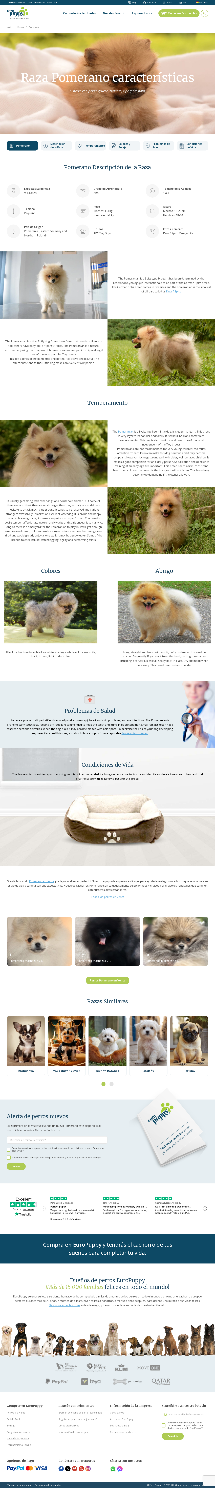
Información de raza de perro (74, 1432)
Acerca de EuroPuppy (121, 1419)
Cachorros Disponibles (182, 13)
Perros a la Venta (16, 1412)
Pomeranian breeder (135, 733)
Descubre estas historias (64, 1305)
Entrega (11, 1425)
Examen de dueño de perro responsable (80, 1412)
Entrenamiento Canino (19, 1444)
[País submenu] (171, 2)
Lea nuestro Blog (119, 1425)
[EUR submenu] (188, 2)
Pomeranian (126, 431)
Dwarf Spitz (173, 291)
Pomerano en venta (41, 881)
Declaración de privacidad (48, 1484)
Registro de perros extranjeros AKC (77, 1419)
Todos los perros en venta (107, 897)
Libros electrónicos (68, 1425)
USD (185, 2)
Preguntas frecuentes (18, 1432)
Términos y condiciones (19, 1484)
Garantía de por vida (18, 1438)
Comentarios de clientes (123, 1432)
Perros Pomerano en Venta (107, 980)
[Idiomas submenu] (207, 2)
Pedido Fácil (13, 1419)
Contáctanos (117, 1412)
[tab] (103, 1084)
